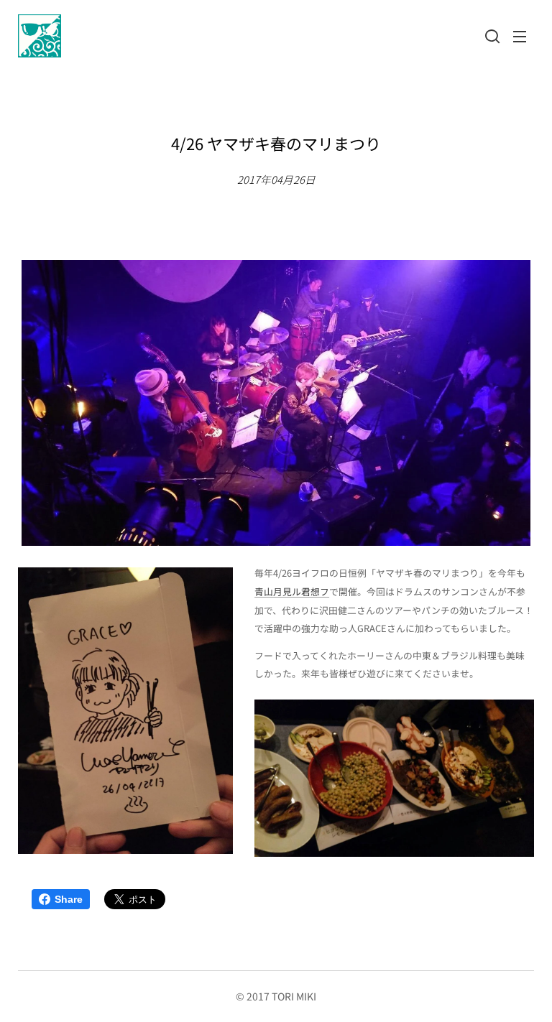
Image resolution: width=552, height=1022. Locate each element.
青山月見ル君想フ (291, 591)
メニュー (519, 36)
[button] (491, 36)
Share (69, 899)
